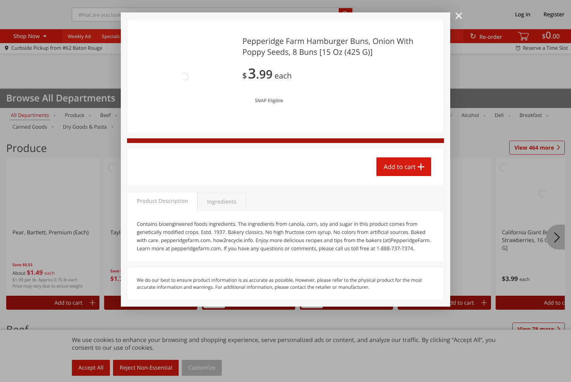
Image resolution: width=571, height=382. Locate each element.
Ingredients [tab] (221, 202)
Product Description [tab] (162, 201)
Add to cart (400, 166)
